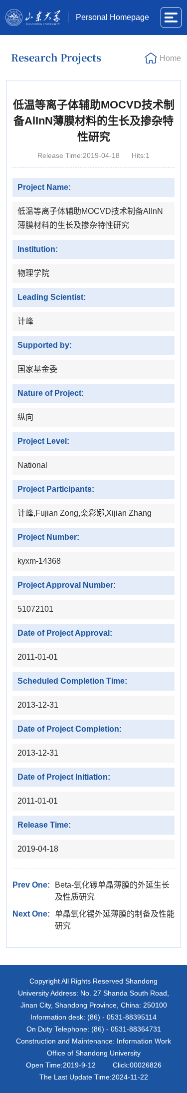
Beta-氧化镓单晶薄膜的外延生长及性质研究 (112, 891)
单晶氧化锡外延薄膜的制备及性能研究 (115, 920)
